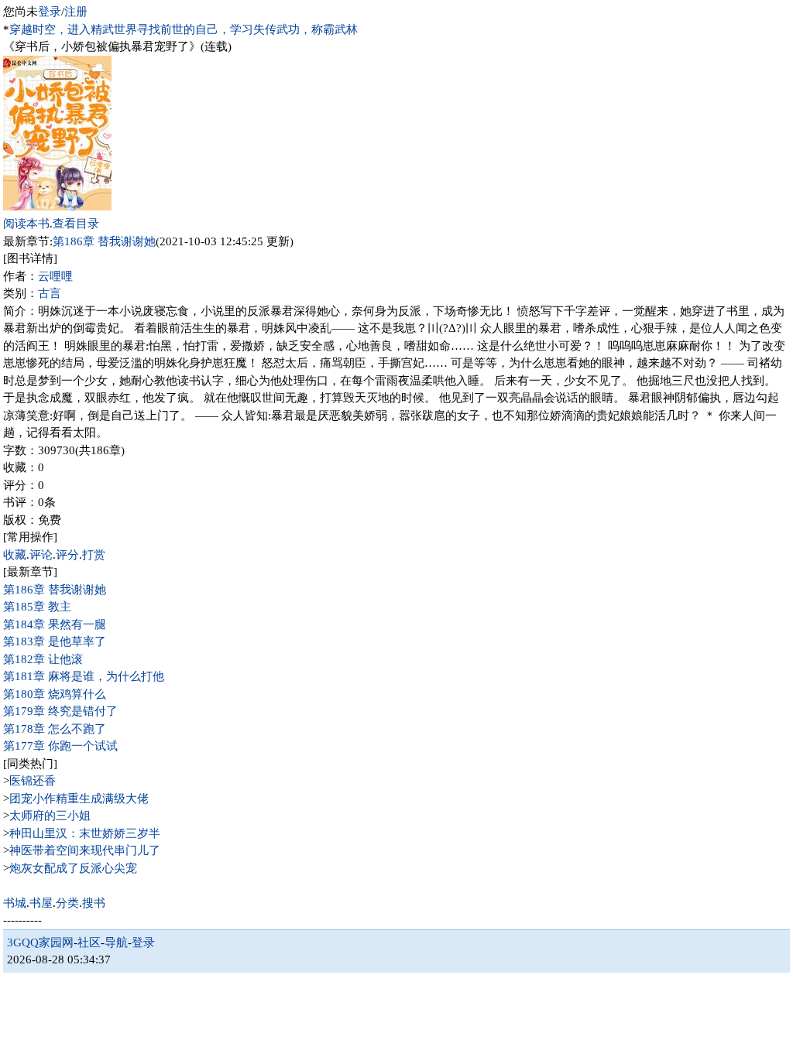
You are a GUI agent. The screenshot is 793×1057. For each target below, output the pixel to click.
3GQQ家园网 (40, 942)
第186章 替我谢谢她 (104, 241)
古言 (49, 293)
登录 (49, 11)
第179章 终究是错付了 (60, 711)
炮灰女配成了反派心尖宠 (73, 868)
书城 (14, 903)
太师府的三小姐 (50, 815)
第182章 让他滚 (43, 659)
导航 (116, 942)
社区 (89, 942)
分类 (67, 903)
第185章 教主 (37, 606)
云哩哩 (55, 276)
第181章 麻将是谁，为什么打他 (83, 676)
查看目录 (76, 223)
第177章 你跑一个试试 (60, 746)
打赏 (93, 555)
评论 (41, 555)
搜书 (93, 903)
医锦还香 (32, 781)
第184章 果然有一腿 (54, 624)
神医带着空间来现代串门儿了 (84, 850)
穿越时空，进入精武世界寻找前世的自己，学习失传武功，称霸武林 (183, 29)
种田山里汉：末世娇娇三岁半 (84, 833)
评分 (67, 555)
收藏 (14, 555)
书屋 (41, 903)
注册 (76, 11)
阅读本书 (26, 223)
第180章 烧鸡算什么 (54, 694)
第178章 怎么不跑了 (54, 729)
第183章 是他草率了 (54, 641)
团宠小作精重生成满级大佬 (79, 798)
